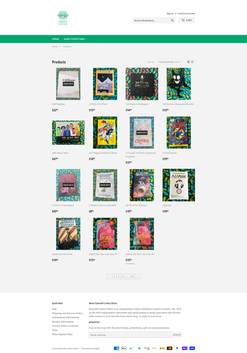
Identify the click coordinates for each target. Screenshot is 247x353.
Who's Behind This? (62, 334)
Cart (189, 20)
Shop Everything (74, 39)
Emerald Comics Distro (68, 348)
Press (55, 330)
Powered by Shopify (91, 348)
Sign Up (177, 335)
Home (55, 39)
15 (132, 276)
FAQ (54, 308)
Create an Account (186, 13)
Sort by (151, 62)
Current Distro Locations (65, 325)
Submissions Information (65, 317)
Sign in (170, 13)
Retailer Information (63, 321)
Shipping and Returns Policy (67, 313)
